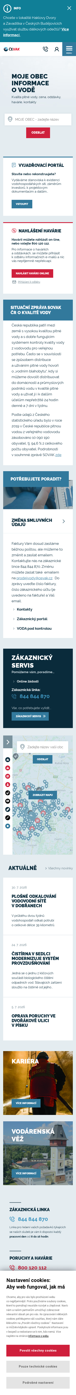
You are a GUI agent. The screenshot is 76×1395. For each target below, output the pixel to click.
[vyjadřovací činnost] (8, 801)
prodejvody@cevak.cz (34, 578)
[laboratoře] (8, 792)
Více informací (26, 1103)
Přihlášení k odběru (29, 281)
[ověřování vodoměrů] (8, 809)
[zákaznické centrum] (8, 817)
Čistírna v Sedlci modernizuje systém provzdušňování (35, 958)
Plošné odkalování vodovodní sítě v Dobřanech (34, 901)
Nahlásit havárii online (32, 273)
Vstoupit (22, 204)
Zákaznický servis (28, 716)
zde (58, 455)
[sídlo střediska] (8, 776)
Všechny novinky (60, 868)
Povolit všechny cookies (38, 1350)
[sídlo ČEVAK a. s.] (8, 759)
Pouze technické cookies (38, 1366)
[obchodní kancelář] (8, 784)
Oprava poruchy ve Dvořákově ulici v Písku (34, 1020)
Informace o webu (38, 1336)
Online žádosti (28, 681)
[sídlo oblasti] (8, 767)
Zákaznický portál (32, 619)
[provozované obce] (8, 826)
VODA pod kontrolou (34, 628)
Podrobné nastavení (38, 1383)
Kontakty (24, 609)
